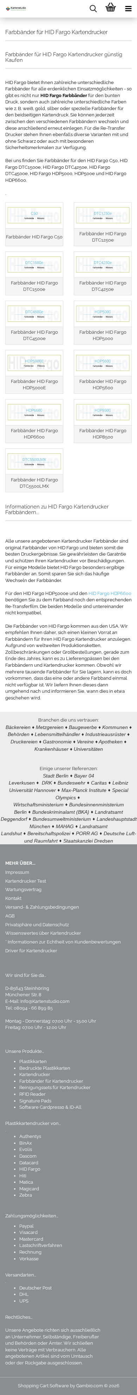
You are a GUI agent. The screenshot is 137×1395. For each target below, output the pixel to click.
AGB (10, 916)
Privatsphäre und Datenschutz (37, 924)
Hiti (22, 1175)
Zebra (25, 1195)
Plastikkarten (33, 1061)
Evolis (25, 1149)
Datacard (28, 1162)
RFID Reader (32, 1094)
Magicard (29, 1188)
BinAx (25, 1143)
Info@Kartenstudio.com (45, 1001)
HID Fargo (29, 1169)
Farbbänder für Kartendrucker (51, 1081)
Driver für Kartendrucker (31, 950)
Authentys (30, 1136)
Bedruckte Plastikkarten (44, 1068)
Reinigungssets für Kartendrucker (55, 1087)
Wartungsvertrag (23, 889)
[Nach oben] (117, 1384)
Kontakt (13, 898)
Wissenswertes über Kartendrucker (43, 933)
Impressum (17, 872)
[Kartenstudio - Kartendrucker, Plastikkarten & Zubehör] (14, 9)
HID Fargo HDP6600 (110, 593)
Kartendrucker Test (25, 881)
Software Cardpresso (41, 1107)
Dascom (28, 1156)
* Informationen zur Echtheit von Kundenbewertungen (63, 942)
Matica (26, 1182)
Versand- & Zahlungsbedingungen (42, 907)
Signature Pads (35, 1100)
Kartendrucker (34, 1074)
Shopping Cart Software (43, 1385)
